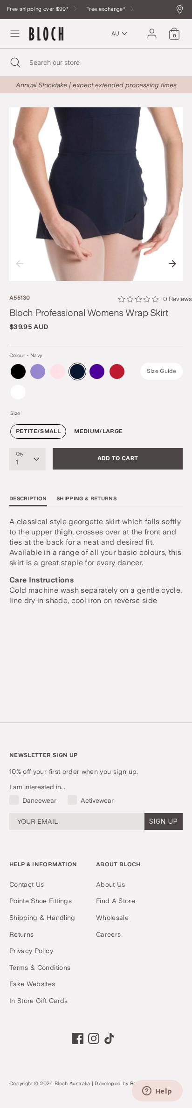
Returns (21, 934)
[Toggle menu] (15, 33)
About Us (110, 884)
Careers (108, 934)
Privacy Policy (31, 950)
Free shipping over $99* (38, 9)
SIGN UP (163, 821)
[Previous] (19, 263)
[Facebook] (77, 1038)
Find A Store (115, 901)
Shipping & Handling (42, 917)
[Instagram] (93, 1038)
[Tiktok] (109, 1038)
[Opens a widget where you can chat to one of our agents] (157, 1091)
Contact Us (26, 884)
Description (28, 499)
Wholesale (112, 917)
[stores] (182, 10)
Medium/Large (98, 431)
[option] (96, 194)
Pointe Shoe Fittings (40, 901)
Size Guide (162, 371)
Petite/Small (38, 431)
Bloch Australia (72, 1083)
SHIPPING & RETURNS (86, 499)
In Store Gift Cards (38, 1000)
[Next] (172, 263)
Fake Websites (32, 984)
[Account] (152, 29)
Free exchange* (106, 9)
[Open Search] (14, 62)
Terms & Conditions (39, 967)
